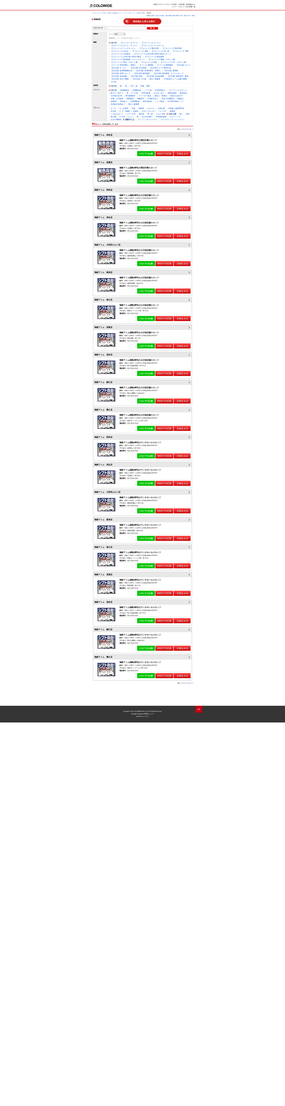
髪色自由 (183, 93)
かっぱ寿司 (123, 108)
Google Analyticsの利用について (142, 714)
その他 (113, 82)
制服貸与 (140, 99)
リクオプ (146, 716)
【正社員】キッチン (119, 68)
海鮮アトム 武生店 (103, 135)
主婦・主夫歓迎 (117, 99)
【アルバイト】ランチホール (152, 45)
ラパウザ (162, 111)
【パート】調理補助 (165, 65)
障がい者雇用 (155, 79)
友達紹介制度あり (118, 104)
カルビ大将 (160, 114)
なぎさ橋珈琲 (116, 119)
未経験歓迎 (124, 90)
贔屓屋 (172, 111)
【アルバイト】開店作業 (149, 48)
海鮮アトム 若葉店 (103, 162)
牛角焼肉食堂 (161, 117)
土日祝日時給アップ (175, 101)
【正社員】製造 (136, 76)
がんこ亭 (172, 114)
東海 (173, 15)
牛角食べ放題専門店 (176, 108)
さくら (130, 117)
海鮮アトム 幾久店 (103, 410)
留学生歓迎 (147, 101)
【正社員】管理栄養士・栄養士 (147, 71)
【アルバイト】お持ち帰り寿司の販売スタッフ (152, 54)
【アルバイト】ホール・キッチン (124, 45)
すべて (114, 43)
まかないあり (159, 93)
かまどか (150, 108)
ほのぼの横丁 (147, 117)
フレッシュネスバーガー (147, 119)
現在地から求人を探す (144, 21)
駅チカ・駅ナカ (117, 93)
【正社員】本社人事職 (120, 79)
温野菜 (141, 108)
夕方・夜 (133, 86)
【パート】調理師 (146, 65)
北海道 (135, 111)
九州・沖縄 (190, 15)
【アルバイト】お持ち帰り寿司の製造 (126, 57)
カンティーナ (175, 117)
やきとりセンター (149, 111)
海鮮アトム (129, 119)
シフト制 (148, 90)
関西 (177, 15)
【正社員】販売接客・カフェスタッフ (168, 73)
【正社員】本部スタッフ (120, 73)
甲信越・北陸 (164, 15)
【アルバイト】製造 (149, 62)
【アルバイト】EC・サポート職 (173, 62)
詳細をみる (182, 154)
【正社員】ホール (183, 65)
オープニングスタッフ (178, 90)
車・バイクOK (132, 93)
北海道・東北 (155, 15)
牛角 (133, 108)
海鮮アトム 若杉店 (103, 355)
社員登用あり (160, 90)
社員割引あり (153, 99)
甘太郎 (113, 111)
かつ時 (122, 117)
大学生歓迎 (145, 93)
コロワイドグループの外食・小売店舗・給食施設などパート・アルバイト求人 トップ (113, 13)
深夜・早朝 (145, 86)
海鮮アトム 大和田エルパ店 (107, 245)
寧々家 (150, 114)
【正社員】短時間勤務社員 (121, 71)
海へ (181, 114)
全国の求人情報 (141, 13)
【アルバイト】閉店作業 (172, 48)
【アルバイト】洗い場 (160, 51)
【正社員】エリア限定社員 (160, 68)
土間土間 (161, 108)
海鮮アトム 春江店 (103, 300)
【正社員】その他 (139, 79)
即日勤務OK (130, 96)
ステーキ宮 (131, 114)
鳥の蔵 (113, 117)
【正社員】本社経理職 (155, 76)
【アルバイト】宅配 (180, 51)
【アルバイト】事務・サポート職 (161, 59)
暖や (188, 114)
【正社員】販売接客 (142, 73)
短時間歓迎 (135, 101)
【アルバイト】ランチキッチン (123, 48)
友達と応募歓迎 (168, 99)
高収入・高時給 (160, 96)
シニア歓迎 (159, 101)
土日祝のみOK (116, 96)
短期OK (114, 101)
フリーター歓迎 (145, 96)
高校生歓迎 (172, 93)
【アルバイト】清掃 (140, 51)
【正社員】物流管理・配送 (177, 76)
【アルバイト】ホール (129, 43)
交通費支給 (136, 90)
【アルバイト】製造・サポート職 (124, 62)
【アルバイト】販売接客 (154, 57)
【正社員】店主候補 (138, 68)
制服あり (180, 99)
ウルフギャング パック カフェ (173, 119)
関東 (170, 15)
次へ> (191, 129)
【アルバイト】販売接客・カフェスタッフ (128, 59)
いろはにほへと (117, 114)
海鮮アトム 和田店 (103, 190)
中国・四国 (183, 15)
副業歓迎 (130, 99)
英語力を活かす (176, 96)
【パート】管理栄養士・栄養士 (123, 65)
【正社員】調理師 (171, 71)
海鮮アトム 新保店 (103, 272)
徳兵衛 (141, 114)
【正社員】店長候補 (119, 76)
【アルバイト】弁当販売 (120, 54)
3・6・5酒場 (124, 111)
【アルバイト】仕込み (120, 51)
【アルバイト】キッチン (151, 43)
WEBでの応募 (164, 154)
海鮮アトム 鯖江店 (103, 382)
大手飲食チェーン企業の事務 (175, 79)
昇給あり (123, 101)
